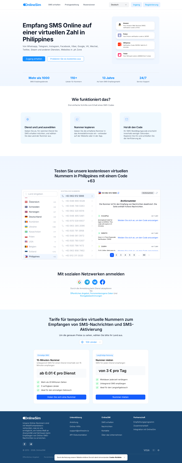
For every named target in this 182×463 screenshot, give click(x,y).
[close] (124, 457)
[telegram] (87, 282)
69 (144, 255)
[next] (149, 255)
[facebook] (102, 282)
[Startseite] (32, 5)
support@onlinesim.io (79, 430)
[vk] (94, 282)
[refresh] (156, 192)
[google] (79, 282)
